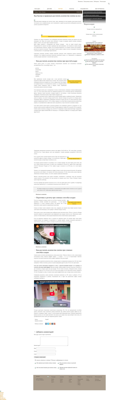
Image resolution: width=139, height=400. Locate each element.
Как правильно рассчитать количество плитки (95, 64)
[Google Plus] (54, 324)
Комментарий (37, 345)
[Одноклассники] (50, 324)
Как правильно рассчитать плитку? (91, 15)
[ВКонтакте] (46, 324)
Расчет (40, 12)
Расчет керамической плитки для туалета (92, 11)
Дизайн (1, 393)
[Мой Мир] (52, 324)
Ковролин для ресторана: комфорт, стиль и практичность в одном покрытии (94, 52)
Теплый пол (2, 398)
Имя (35, 348)
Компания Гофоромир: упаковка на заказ (95, 54)
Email (35, 351)
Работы (1, 396)
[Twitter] (48, 324)
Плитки (43, 12)
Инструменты (3, 399)
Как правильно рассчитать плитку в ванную (46, 363)
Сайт (35, 354)
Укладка (2, 392)
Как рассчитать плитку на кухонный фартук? (95, 62)
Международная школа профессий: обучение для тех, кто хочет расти (95, 43)
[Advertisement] (57, 29)
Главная (36, 12)
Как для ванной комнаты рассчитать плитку (46, 367)
